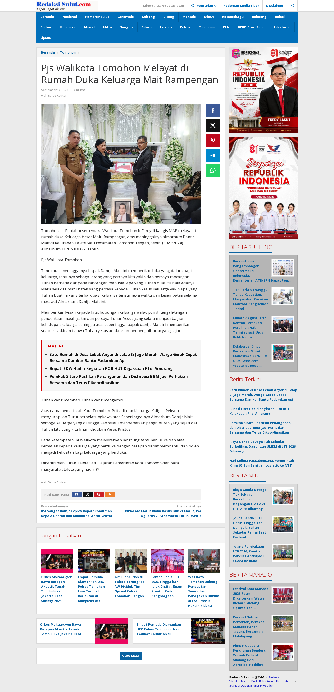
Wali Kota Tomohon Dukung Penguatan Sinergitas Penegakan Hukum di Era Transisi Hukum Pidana (203, 591)
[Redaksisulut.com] (67, 5)
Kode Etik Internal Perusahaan (272, 681)
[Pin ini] (213, 140)
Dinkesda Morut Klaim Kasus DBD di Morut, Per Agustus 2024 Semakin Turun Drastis (163, 511)
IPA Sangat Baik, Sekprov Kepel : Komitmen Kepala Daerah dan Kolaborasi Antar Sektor (76, 511)
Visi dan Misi (238, 681)
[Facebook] (77, 494)
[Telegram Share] (213, 155)
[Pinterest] (99, 494)
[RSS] (110, 494)
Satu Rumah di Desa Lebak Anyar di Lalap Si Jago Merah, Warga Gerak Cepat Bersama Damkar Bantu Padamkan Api (263, 395)
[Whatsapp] (213, 170)
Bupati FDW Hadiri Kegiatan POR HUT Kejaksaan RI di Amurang (111, 368)
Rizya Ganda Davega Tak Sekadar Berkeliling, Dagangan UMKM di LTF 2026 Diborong (262, 446)
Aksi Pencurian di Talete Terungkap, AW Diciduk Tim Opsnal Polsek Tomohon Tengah (130, 586)
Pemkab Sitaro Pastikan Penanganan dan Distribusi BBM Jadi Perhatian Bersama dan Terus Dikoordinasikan (260, 428)
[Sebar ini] (213, 110)
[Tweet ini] (213, 125)
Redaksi (274, 677)
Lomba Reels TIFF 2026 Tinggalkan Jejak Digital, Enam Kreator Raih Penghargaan (166, 586)
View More (130, 656)
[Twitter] (88, 494)
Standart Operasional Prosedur (251, 685)
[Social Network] (292, 5)
